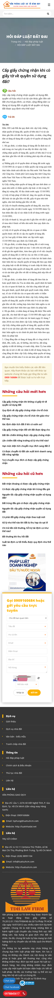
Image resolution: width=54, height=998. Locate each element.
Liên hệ (9, 780)
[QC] (27, 572)
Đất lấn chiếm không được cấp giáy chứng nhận (26, 435)
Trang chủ (16, 41)
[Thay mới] (38, 678)
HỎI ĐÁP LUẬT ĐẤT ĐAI (28, 44)
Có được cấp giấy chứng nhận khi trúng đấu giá (26, 489)
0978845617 (12, 993)
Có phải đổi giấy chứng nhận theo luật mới (23, 517)
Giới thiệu (11, 721)
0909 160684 (11, 377)
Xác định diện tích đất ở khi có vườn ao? (22, 424)
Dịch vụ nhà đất (14, 729)
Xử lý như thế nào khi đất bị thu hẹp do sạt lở (25, 522)
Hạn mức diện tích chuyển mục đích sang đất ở (26, 446)
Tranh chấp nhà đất (16, 744)
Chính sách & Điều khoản (18, 765)
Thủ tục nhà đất (14, 773)
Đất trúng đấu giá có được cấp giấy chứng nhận (26, 503)
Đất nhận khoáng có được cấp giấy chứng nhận (26, 483)
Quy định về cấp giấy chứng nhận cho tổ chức (25, 410)
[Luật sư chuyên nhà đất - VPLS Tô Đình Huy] (21, 5)
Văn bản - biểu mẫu (16, 736)
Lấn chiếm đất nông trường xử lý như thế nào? (25, 440)
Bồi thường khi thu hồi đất (15, 536)
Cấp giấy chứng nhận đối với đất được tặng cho (26, 429)
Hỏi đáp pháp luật (34, 41)
